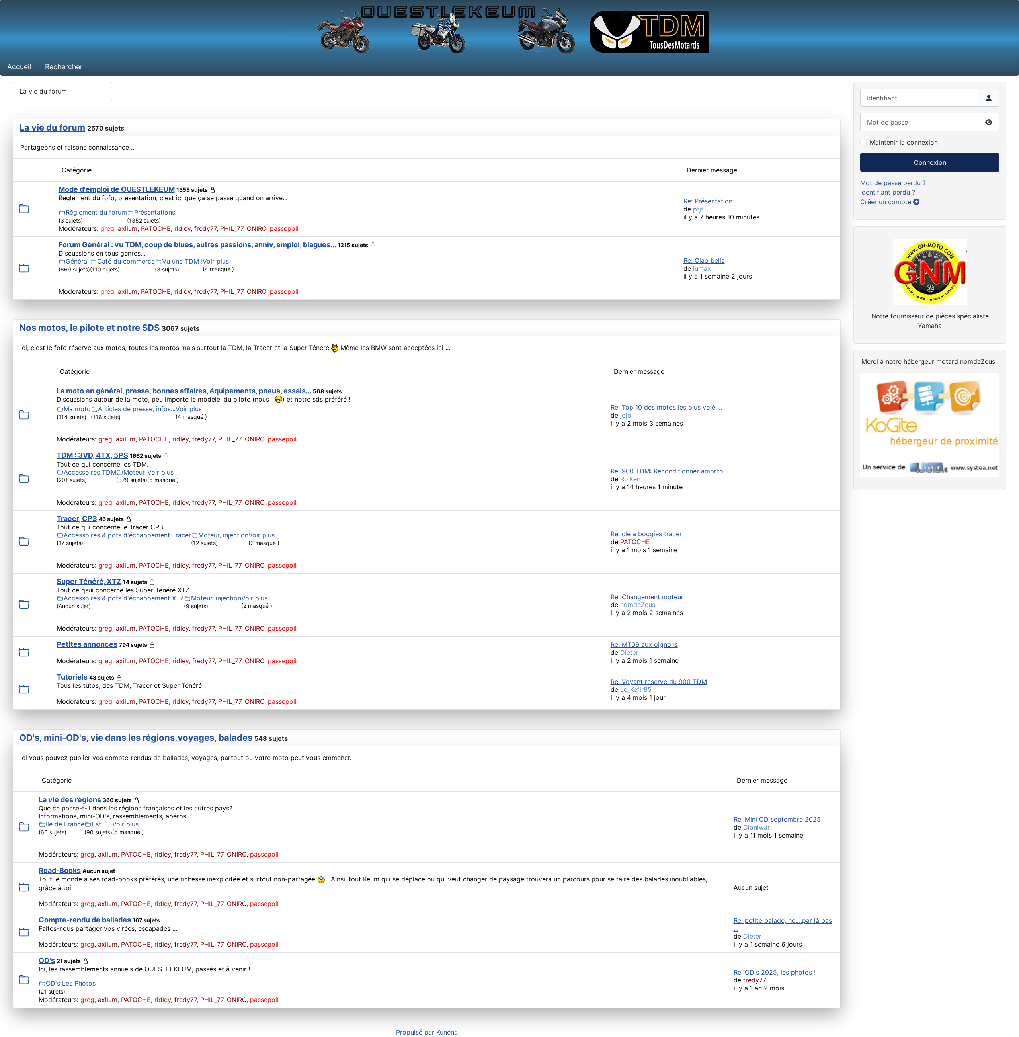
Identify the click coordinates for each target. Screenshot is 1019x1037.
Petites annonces (87, 644)
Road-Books (60, 870)
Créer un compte (886, 202)
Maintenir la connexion (904, 142)
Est (96, 824)
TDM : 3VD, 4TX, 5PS (92, 455)
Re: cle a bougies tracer (646, 534)
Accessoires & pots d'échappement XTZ (124, 598)
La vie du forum (52, 127)
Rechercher (64, 66)
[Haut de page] (1005, 1022)
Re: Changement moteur (647, 597)
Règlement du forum (96, 212)
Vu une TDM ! (182, 261)
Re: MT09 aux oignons (644, 644)
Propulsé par (416, 1032)
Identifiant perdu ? (887, 192)
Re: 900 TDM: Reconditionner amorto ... (670, 471)
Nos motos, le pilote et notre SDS (90, 327)
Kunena (447, 1032)
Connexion (930, 162)
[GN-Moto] (930, 271)
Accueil (19, 66)
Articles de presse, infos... (137, 409)
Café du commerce (126, 261)
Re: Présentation (707, 201)
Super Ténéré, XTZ (89, 581)
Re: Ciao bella (704, 260)
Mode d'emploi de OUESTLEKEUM (117, 189)
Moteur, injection (223, 535)
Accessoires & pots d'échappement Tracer (127, 535)
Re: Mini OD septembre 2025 (777, 819)
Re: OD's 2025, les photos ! (775, 972)
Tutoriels (72, 677)
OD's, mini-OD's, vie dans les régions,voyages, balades (136, 737)
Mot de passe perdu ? (893, 183)
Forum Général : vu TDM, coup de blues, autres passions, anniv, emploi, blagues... (197, 244)
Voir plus (216, 261)
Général (77, 261)
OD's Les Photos (71, 983)
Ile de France (65, 824)
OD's (47, 960)
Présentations (154, 212)
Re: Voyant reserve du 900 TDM (659, 681)
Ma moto (77, 409)
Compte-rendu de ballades (85, 920)
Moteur (134, 472)
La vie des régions (70, 799)
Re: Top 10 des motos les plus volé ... (666, 407)
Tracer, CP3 (77, 518)
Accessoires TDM (90, 472)
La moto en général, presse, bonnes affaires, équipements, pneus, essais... (184, 391)
